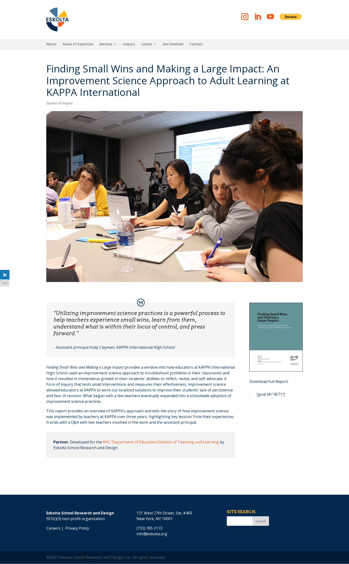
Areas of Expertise (78, 44)
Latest (146, 44)
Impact (129, 44)
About (51, 44)
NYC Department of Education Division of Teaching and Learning (161, 442)
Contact (196, 44)
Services (105, 44)
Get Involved (173, 44)
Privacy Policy (77, 528)
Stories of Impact (59, 103)
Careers (53, 528)
